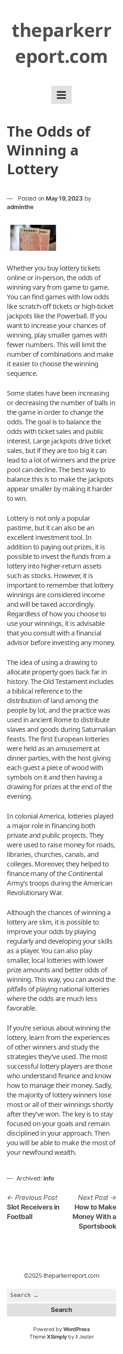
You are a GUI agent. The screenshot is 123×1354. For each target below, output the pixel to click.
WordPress (76, 1329)
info (48, 1178)
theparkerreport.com (61, 42)
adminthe (20, 206)
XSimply (57, 1337)
